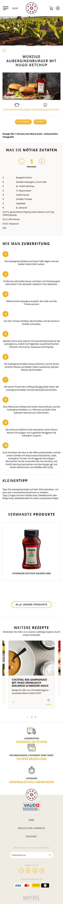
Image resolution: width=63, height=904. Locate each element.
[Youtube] (34, 870)
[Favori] (13, 702)
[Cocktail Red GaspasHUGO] (31, 659)
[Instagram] (41, 870)
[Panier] (51, 8)
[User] (57, 8)
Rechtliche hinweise (31, 828)
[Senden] (49, 855)
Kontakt (31, 836)
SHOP (15, 8)
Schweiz (40, 121)
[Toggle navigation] (6, 8)
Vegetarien (23, 121)
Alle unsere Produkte (31, 604)
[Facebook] (21, 870)
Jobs (31, 819)
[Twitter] (28, 870)
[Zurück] (31, 50)
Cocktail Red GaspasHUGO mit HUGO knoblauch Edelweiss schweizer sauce (30, 682)
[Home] (31, 8)
